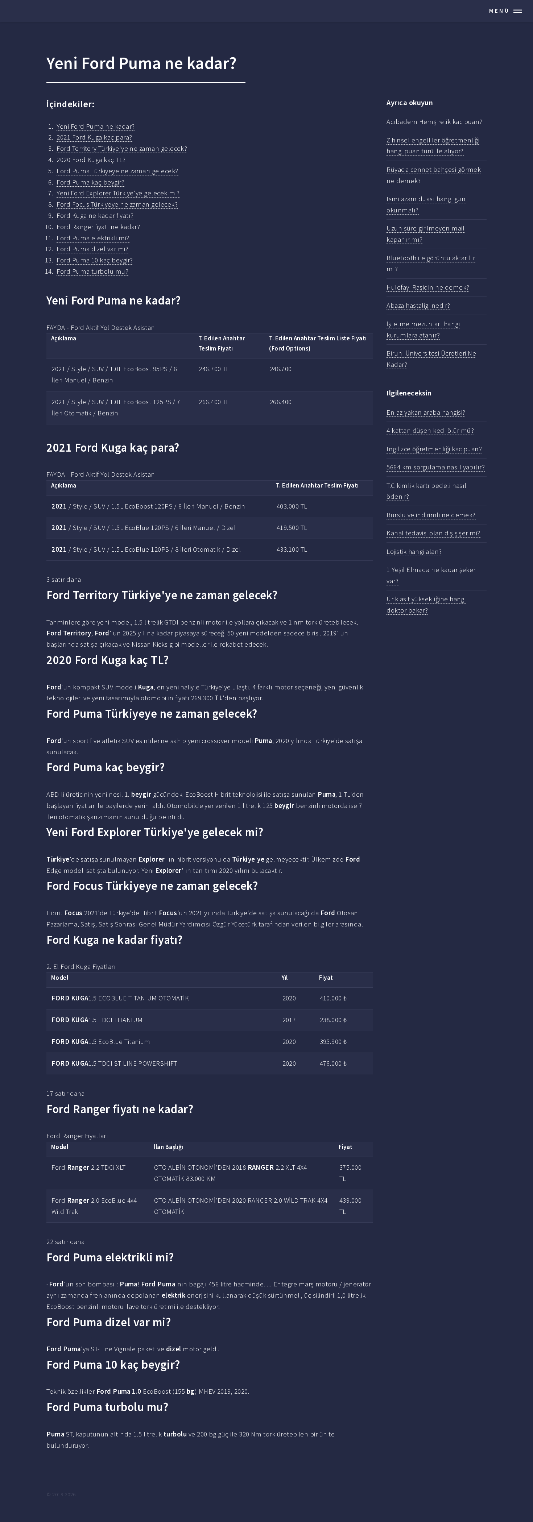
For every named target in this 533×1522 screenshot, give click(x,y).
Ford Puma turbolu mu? (92, 271)
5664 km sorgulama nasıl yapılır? (436, 467)
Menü (499, 10)
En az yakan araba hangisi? (426, 412)
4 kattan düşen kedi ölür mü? (430, 430)
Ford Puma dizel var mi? (92, 249)
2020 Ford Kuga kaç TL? (91, 159)
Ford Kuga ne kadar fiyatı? (95, 215)
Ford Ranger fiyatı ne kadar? (98, 227)
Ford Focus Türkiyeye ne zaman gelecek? (117, 204)
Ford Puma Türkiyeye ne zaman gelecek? (117, 171)
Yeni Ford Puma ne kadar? (96, 126)
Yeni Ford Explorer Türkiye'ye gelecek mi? (118, 193)
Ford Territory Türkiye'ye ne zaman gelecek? (122, 148)
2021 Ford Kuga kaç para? (94, 137)
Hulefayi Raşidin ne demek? (428, 287)
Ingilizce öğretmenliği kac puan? (434, 449)
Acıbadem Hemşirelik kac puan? (435, 121)
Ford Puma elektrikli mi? (93, 238)
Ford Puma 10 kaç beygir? (95, 260)
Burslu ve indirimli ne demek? (431, 515)
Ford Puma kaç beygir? (90, 182)
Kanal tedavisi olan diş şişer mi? (433, 533)
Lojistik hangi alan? (414, 551)
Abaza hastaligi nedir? (418, 305)
